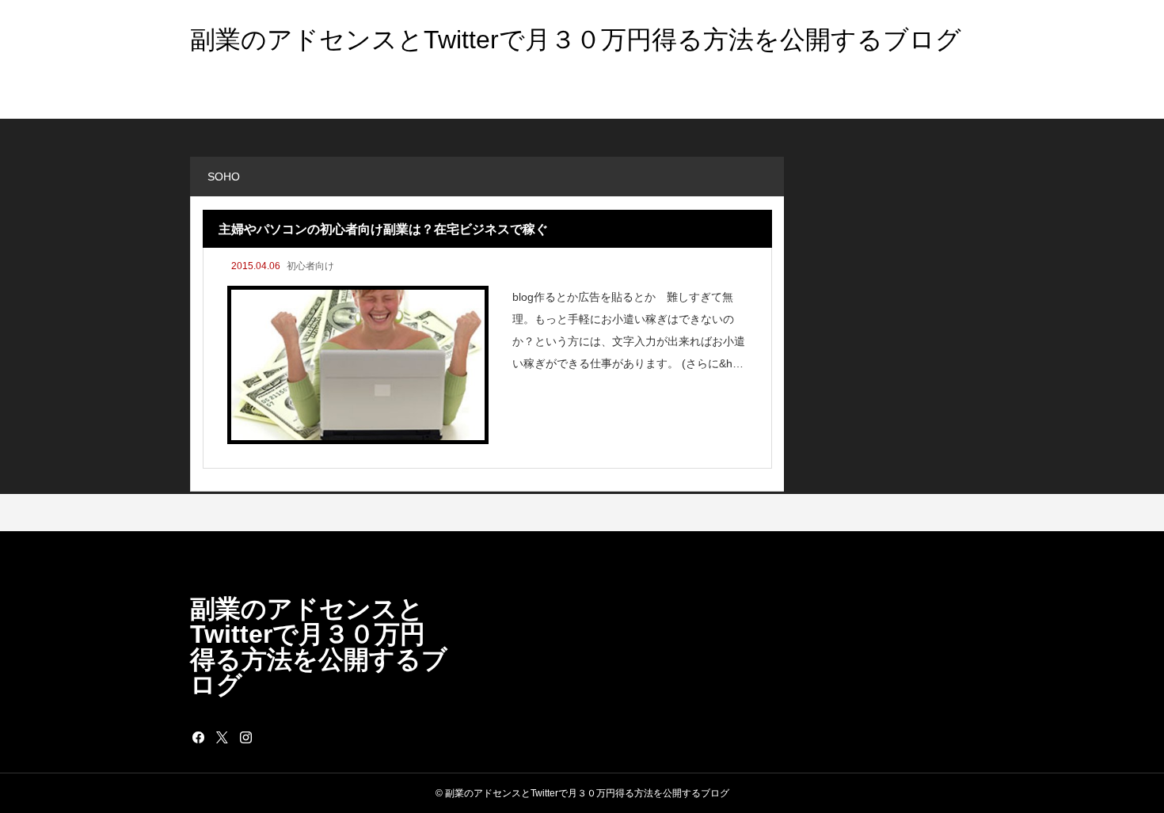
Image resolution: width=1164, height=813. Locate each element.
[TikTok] (269, 737)
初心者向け (310, 266)
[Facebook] (198, 737)
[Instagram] (245, 737)
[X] (222, 737)
